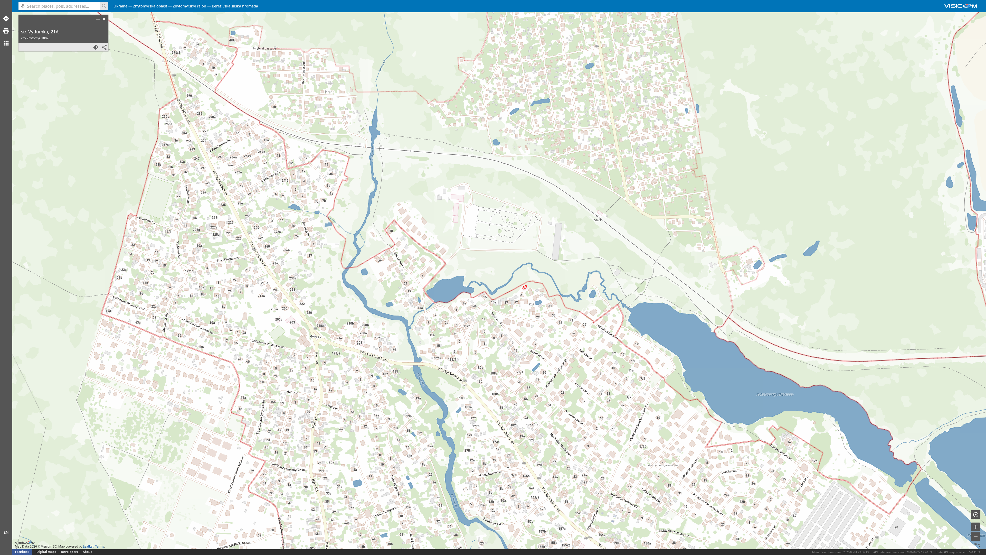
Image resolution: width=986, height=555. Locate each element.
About (87, 552)
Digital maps (46, 552)
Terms (99, 546)
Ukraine (120, 6)
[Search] (104, 6)
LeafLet (88, 546)
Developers (69, 552)
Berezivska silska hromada (235, 6)
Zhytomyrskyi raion (189, 6)
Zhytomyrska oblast (150, 6)
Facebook (22, 552)
